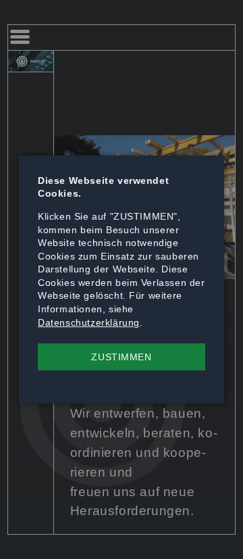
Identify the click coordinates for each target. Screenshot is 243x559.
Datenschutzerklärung (89, 322)
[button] (121, 356)
